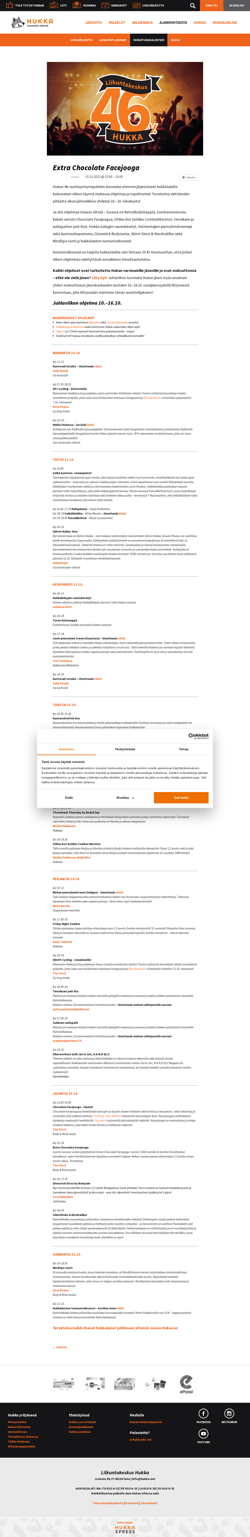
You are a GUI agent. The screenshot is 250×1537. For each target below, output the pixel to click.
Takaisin (61, 1347)
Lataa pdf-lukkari (112, 40)
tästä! (98, 366)
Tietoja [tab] (183, 749)
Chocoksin (99, 1120)
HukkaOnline (224, 22)
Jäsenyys (93, 22)
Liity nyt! (99, 277)
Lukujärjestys (153, 5)
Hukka (200, 22)
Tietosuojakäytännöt (108, 1503)
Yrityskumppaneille (21, 1446)
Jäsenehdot (148, 1503)
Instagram (229, 1422)
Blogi (175, 40)
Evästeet (131, 1503)
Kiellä (69, 797)
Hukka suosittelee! (82, 1422)
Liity (63, 5)
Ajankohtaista (173, 22)
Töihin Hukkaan (19, 1441)
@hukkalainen (152, 398)
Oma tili (212, 5)
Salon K (60, 331)
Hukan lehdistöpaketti (146, 1422)
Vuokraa (89, 5)
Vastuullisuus (17, 1432)
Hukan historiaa (19, 1427)
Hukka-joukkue (80, 1432)
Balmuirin (94, 322)
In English (236, 5)
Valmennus (142, 22)
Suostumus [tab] (66, 749)
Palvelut (117, 22)
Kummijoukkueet (81, 1427)
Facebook (203, 1422)
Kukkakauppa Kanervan (70, 327)
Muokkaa (123, 797)
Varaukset (119, 5)
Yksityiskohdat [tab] (125, 749)
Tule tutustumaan (29, 5)
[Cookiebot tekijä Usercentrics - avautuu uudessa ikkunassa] (191, 736)
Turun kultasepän (117, 322)
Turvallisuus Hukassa (23, 1437)
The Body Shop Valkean (107, 1116)
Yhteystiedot (17, 1422)
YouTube (203, 1442)
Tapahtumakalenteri (148, 40)
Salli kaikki (181, 797)
